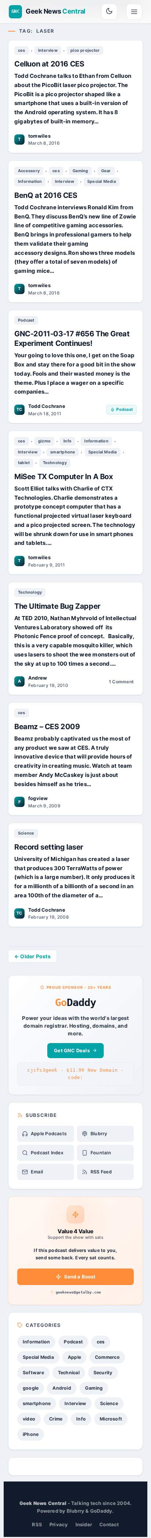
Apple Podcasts (49, 1133)
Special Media (101, 181)
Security (103, 1372)
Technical (69, 1372)
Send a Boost (80, 1277)
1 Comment (121, 683)
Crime (55, 1419)
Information (30, 181)
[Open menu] (134, 12)
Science (26, 833)
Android (61, 1388)
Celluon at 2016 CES (49, 63)
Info (67, 441)
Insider (84, 1524)
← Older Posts (32, 956)
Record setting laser (48, 847)
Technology (55, 462)
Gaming (80, 170)
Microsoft (111, 1419)
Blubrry (99, 1133)
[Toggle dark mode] (109, 12)
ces (21, 50)
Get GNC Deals (72, 1050)
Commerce (107, 1357)
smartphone (62, 452)
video (29, 1419)
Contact (109, 1524)
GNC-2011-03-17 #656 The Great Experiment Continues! (71, 338)
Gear (106, 170)
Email (37, 1172)
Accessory (29, 170)
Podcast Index (47, 1152)
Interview (48, 50)
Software (33, 1372)
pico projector (85, 50)
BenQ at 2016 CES (45, 195)
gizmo (44, 441)
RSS (37, 1524)
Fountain (101, 1152)
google (30, 1388)
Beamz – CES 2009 (47, 726)
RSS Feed (101, 1172)
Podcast (26, 320)
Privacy (58, 1524)
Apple (74, 1357)
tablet (24, 462)
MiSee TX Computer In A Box (63, 476)
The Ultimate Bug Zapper (57, 606)
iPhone (30, 1434)
